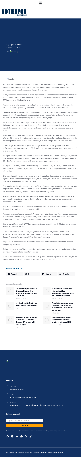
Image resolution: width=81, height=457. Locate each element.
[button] (40, 3)
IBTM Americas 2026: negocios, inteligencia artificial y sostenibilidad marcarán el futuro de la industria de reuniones (63, 292)
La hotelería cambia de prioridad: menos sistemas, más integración (26, 304)
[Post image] (10, 291)
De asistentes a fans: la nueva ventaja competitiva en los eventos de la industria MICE (61, 319)
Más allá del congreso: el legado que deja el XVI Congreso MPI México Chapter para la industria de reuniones (62, 306)
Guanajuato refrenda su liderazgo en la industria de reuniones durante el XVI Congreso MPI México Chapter (26, 321)
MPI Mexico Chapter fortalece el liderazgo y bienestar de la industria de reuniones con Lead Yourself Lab (26, 292)
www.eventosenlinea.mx (55, 452)
